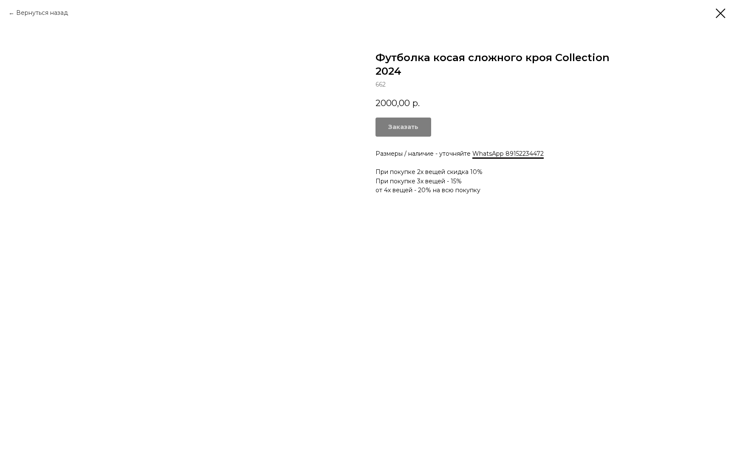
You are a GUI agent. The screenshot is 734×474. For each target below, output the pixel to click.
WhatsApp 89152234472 (508, 153)
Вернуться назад (42, 13)
